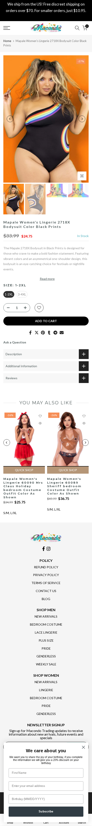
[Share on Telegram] (55, 332)
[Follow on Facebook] (43, 548)
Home (7, 41)
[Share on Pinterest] (43, 332)
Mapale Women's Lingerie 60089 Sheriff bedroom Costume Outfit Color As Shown (64, 486)
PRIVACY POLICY (46, 575)
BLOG (46, 599)
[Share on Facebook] (30, 332)
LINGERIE (46, 690)
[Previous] (10, 119)
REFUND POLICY (46, 567)
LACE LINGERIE (46, 632)
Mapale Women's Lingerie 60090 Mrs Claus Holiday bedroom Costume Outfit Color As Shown (23, 488)
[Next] (82, 119)
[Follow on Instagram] (48, 548)
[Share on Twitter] (37, 332)
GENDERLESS (46, 656)
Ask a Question (14, 342)
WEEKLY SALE (46, 664)
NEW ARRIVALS (46, 616)
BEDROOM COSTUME (46, 624)
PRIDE (46, 648)
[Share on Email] (62, 332)
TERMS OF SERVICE (46, 583)
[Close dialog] (83, 747)
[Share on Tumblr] (49, 332)
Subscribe (46, 811)
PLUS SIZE (46, 640)
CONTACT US (46, 591)
